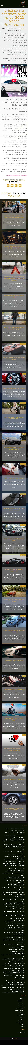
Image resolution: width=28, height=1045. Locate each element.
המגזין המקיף (23, 6)
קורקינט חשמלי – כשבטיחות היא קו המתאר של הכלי (14, 418)
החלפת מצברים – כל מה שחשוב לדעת (15, 925)
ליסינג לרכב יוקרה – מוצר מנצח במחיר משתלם (14, 600)
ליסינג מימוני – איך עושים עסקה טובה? (14, 779)
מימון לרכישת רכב (19, 1010)
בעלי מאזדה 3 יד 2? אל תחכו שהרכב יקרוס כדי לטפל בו (14, 448)
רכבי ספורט (20, 998)
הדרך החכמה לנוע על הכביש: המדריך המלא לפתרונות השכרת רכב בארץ (14, 216)
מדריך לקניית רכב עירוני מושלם (17, 948)
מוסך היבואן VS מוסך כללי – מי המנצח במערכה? (13, 960)
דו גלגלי (21, 1017)
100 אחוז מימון (15, 1044)
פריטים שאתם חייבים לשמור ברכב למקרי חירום (14, 809)
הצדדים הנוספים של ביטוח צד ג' (16, 961)
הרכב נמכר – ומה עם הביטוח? (17, 951)
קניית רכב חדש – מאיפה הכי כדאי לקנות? (14, 719)
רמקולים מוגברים (26, 1044)
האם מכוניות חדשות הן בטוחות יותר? (16, 936)
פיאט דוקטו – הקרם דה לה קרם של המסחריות (13, 972)
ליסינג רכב (20, 1012)
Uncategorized (19, 1022)
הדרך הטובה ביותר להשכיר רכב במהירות (15, 924)
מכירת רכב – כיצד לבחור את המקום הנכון (14, 974)
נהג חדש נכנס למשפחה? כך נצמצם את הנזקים (13, 939)
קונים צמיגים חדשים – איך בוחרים (16, 949)
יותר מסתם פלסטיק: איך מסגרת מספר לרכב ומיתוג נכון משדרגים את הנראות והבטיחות (14, 278)
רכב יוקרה (21, 1004)
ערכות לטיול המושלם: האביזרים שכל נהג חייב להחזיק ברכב (14, 247)
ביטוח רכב (21, 1021)
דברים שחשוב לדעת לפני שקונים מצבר (14, 689)
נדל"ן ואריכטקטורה (23, 1044)
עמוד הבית (23, 29)
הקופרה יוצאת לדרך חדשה (18, 953)
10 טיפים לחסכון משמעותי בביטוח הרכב (15, 903)
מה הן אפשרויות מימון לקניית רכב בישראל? (14, 880)
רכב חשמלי (20, 1005)
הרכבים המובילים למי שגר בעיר (17, 918)
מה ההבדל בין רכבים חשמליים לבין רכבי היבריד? (13, 905)
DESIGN (14, 1038)
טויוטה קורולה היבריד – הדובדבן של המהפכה (14, 922)
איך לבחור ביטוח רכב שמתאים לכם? (14, 478)
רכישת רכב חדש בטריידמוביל (17, 886)
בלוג (22, 1019)
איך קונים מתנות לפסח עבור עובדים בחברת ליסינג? (12, 986)
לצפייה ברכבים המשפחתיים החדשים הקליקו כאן (16, 175)
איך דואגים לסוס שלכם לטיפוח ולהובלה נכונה (14, 937)
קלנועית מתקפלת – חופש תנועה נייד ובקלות (14, 296)
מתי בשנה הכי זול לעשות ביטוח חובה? (15, 920)
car (22, 1026)
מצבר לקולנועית (20, 882)
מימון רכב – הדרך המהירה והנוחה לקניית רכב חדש (13, 993)
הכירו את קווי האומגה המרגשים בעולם (15, 891)
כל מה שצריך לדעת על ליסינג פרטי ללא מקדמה (14, 358)
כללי (22, 1014)
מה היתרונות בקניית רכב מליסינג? (14, 661)
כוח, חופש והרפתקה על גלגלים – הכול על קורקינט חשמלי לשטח (14, 328)
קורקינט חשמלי (19, 1009)
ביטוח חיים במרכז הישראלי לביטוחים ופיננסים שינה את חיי (14, 749)
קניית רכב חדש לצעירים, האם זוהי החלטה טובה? (13, 892)
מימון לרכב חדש (16, 1044)
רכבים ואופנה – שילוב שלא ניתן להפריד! (15, 980)
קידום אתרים (21, 1044)
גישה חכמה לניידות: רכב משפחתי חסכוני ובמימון (14, 570)
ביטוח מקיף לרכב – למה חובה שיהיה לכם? (14, 963)
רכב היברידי (20, 1007)
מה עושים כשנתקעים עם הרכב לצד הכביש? (14, 906)
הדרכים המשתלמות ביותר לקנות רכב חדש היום (13, 898)
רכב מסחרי (20, 1002)
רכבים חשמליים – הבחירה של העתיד (16, 927)
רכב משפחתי (20, 1000)
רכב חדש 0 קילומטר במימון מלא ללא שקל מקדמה (13, 987)
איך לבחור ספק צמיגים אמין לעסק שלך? (14, 388)
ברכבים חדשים (16, 56)
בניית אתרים (24, 1044)
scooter (21, 1024)
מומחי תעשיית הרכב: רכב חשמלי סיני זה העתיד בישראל (14, 631)
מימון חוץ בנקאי (18, 1044)
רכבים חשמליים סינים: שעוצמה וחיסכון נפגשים (14, 539)
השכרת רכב (20, 1016)
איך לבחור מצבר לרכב (19, 979)
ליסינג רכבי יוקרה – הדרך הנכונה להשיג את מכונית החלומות (14, 509)
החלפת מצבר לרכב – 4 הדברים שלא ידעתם (14, 958)
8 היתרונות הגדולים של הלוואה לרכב (16, 884)
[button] (2, 5)
